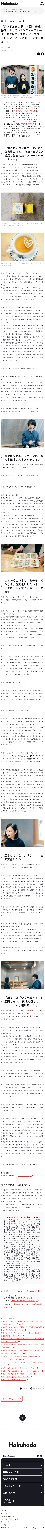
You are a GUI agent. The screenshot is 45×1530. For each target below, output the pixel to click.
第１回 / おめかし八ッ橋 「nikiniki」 (13, 1380)
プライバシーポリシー (7, 1513)
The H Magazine (16, 9)
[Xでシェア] (38, 53)
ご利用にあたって (6, 1510)
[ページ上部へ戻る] (22, 1417)
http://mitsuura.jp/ (25, 1176)
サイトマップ (5, 1522)
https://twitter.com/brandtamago (24, 1300)
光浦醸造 (30, 124)
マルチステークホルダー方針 (9, 1519)
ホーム (6, 9)
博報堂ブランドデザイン (23, 111)
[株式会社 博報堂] (22, 1445)
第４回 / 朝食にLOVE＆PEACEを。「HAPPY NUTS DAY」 (21, 1371)
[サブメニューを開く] (22, 1465)
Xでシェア (26, 1388)
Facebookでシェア (38, 1388)
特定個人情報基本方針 (7, 1516)
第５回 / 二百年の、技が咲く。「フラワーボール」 (18, 1368)
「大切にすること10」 (31, 1010)
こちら (6, 1201)
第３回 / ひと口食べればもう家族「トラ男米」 (17, 1374)
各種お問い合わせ (6, 1528)
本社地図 (3, 1525)
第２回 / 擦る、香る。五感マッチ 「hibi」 (15, 1377)
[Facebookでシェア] (42, 53)
